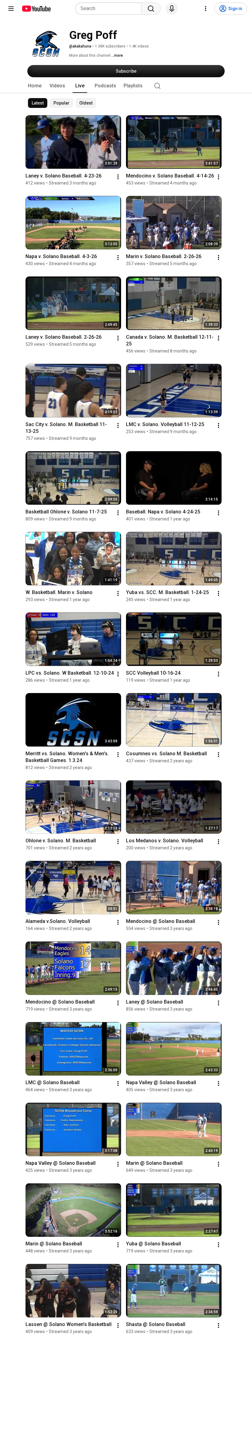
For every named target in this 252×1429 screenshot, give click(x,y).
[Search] (151, 8)
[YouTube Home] (36, 8)
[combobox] (110, 8)
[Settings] (205, 8)
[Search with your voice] (172, 8)
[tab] (34, 85)
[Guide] (11, 8)
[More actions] (118, 177)
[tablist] (126, 85)
